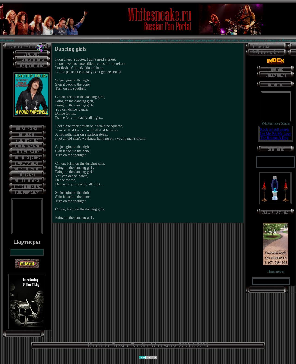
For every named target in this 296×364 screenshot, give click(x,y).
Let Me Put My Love (275, 134)
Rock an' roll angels (274, 129)
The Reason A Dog (274, 138)
